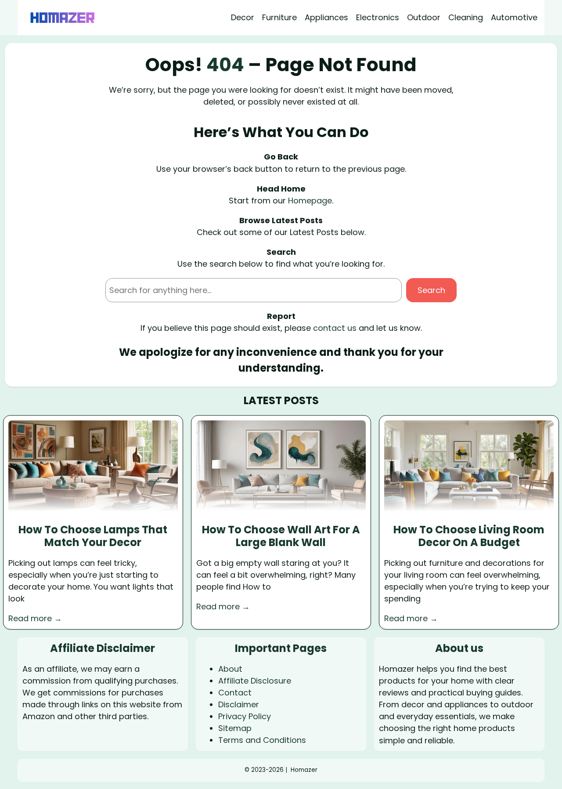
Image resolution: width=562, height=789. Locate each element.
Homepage (310, 200)
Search (431, 290)
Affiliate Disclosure (254, 680)
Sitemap (235, 728)
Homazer (304, 770)
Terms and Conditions (262, 740)
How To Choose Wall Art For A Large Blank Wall (281, 536)
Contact (235, 692)
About (230, 668)
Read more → (35, 618)
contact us (335, 327)
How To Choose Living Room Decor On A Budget (468, 536)
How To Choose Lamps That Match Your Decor (92, 536)
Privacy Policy (244, 716)
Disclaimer (238, 704)
